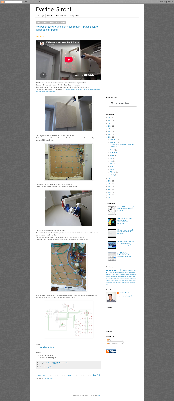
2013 (110, 192)
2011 (110, 198)
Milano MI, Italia (47, 367)
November (113, 142)
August (112, 155)
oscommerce (122, 276)
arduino (108, 280)
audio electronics (129, 270)
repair (110, 272)
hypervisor (114, 276)
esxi (120, 280)
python (124, 282)
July (111, 158)
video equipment (131, 274)
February (113, 172)
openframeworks (110, 282)
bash (112, 280)
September (113, 152)
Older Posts (96, 375)
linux (123, 280)
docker (116, 280)
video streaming (131, 282)
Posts (111, 340)
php (120, 282)
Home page (40, 16)
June (111, 161)
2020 (110, 134)
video (117, 278)
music (126, 280)
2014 (110, 189)
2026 (110, 118)
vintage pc (123, 278)
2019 (110, 137)
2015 (110, 186)
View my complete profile (125, 296)
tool (115, 278)
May (111, 164)
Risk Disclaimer (61, 16)
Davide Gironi (124, 293)
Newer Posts (41, 375)
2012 (110, 195)
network (108, 274)
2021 (110, 131)
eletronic (115, 272)
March (112, 169)
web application (131, 278)
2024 (110, 123)
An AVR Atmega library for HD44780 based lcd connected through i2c (125, 243)
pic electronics (131, 276)
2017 (110, 181)
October (112, 150)
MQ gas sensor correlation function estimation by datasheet (125, 231)
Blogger (99, 395)
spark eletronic (120, 274)
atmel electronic (46, 365)
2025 (110, 120)
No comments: (63, 363)
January (112, 175)
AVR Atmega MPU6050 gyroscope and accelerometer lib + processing (124, 221)
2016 (110, 184)
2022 (110, 129)
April (111, 166)
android (108, 276)
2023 (110, 126)
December (113, 139)
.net (107, 272)
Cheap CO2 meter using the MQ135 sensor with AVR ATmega (126, 208)
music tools (132, 280)
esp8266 (122, 272)
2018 (110, 178)
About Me (50, 16)
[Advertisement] (121, 57)
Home (69, 375)
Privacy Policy (73, 16)
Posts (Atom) (49, 378)
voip (107, 284)
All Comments (113, 344)
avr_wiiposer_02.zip (47, 347)
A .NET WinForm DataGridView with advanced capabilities (124, 254)
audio (113, 274)
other (117, 282)
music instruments (130, 272)
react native (109, 278)
